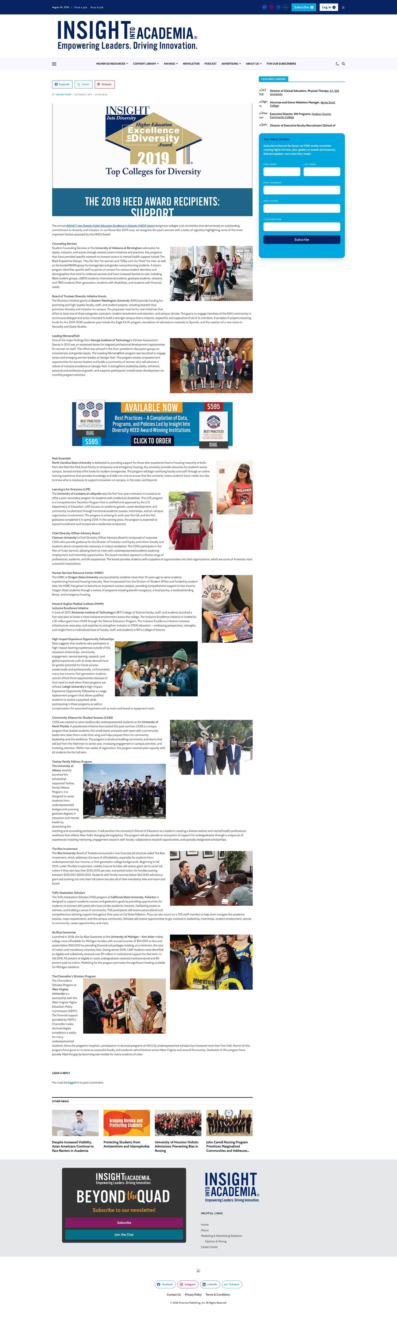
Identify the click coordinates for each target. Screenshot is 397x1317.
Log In (326, 7)
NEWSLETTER (191, 63)
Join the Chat (124, 1235)
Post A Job (97, 7)
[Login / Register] (343, 7)
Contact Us (174, 1294)
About (205, 1230)
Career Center (209, 1247)
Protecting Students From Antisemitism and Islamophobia (126, 1144)
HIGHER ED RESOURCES (110, 63)
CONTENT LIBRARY (144, 63)
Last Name (310, 164)
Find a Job (80, 7)
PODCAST (210, 63)
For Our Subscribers (281, 63)
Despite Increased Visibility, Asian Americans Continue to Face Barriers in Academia (73, 1146)
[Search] (343, 63)
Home (205, 1224)
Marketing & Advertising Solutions (221, 1236)
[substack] (285, 7)
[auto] (337, 63)
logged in (73, 1082)
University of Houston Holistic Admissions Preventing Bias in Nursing (176, 1146)
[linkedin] (278, 7)
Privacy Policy (193, 1294)
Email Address (272, 182)
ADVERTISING (229, 63)
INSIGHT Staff (64, 94)
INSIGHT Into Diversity (110, 226)
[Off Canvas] (54, 63)
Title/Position (272, 219)
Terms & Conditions (218, 1294)
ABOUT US (252, 63)
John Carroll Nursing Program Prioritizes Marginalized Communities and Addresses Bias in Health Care (227, 1148)
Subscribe (301, 7)
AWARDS (169, 63)
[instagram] (271, 7)
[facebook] (264, 7)
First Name (270, 164)
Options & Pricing (215, 1241)
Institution (270, 201)
